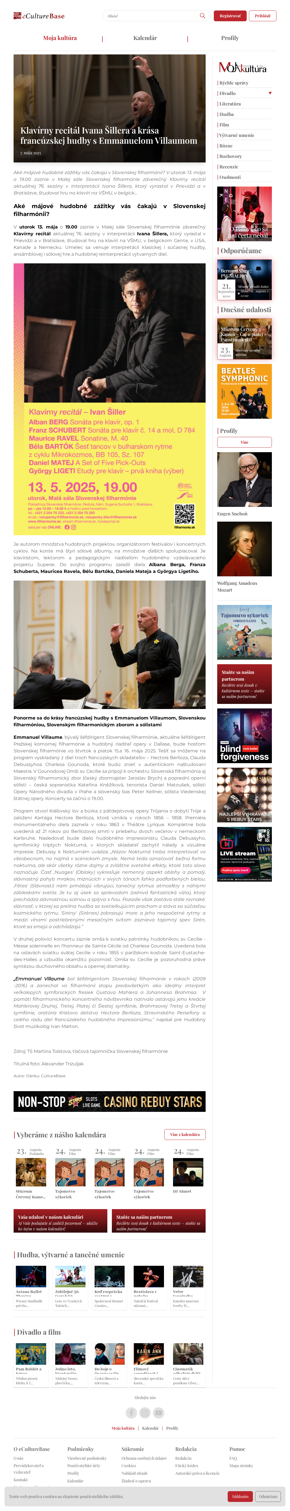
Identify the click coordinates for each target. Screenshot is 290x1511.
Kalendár (145, 37)
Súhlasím (240, 1496)
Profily (230, 37)
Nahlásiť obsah (134, 1473)
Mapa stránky (241, 1465)
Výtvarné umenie (235, 135)
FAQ (233, 1458)
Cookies (128, 1465)
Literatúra (229, 104)
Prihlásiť (262, 15)
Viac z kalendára (185, 1134)
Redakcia (183, 1458)
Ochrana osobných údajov (144, 1458)
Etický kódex (186, 1465)
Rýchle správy (232, 83)
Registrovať (230, 15)
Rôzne (225, 146)
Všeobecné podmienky (87, 1458)
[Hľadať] (203, 16)
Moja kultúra (60, 37)
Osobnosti (229, 177)
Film (223, 125)
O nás (18, 1458)
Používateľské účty (83, 1465)
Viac (244, 442)
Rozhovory (229, 156)
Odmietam (268, 1496)
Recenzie (227, 167)
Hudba (225, 114)
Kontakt (21, 1479)
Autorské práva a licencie (197, 1473)
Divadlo (226, 93)
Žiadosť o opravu (136, 1481)
